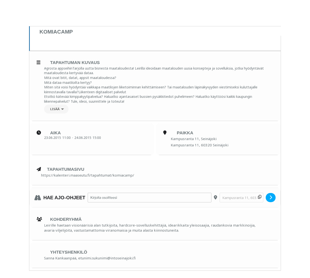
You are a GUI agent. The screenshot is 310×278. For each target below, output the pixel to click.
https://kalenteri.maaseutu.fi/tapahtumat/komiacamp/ (87, 175)
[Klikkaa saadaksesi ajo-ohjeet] (271, 197)
